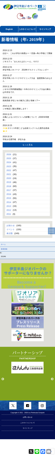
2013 (8, 206)
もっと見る (27, 145)
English (9, 29)
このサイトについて (27, 29)
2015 (8, 198)
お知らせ (10, 225)
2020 (8, 178)
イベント (10, 229)
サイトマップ (45, 29)
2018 (8, 186)
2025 (8, 158)
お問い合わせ (27, 417)
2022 (8, 170)
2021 (8, 174)
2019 (8, 182)
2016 (8, 194)
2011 (8, 214)
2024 (8, 162)
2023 (8, 166)
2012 (8, 210)
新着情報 (4, 249)
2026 (8, 154)
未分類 (9, 233)
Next (52, 379)
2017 (8, 190)
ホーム (3, 244)
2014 (8, 202)
